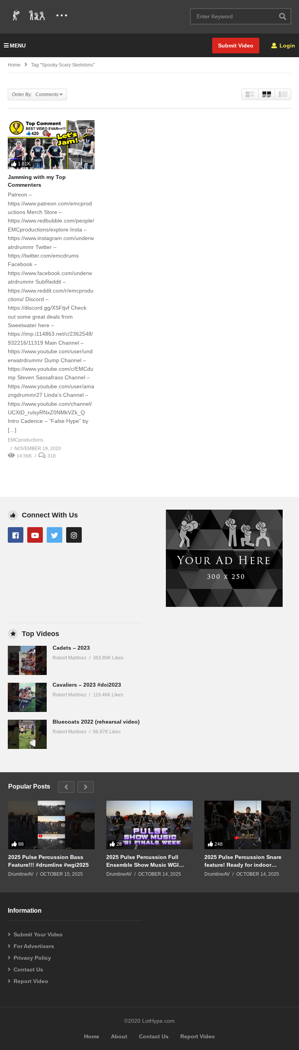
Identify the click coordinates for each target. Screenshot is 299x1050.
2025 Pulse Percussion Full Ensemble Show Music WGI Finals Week (142, 861)
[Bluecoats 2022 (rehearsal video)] (27, 734)
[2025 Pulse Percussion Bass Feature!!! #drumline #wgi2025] (51, 825)
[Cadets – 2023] (27, 660)
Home (14, 65)
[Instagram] (74, 535)
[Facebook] (15, 535)
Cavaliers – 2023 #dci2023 (87, 685)
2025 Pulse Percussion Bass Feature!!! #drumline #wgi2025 (48, 861)
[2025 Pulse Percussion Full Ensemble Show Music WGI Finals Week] (149, 825)
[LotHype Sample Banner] (224, 605)
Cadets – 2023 (71, 648)
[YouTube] (35, 535)
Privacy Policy (32, 958)
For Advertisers (34, 946)
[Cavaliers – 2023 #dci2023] (27, 697)
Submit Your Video (38, 934)
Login (286, 45)
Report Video (31, 981)
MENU (18, 45)
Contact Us (28, 969)
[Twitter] (54, 535)
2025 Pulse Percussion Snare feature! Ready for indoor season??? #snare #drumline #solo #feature (243, 861)
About (119, 1036)
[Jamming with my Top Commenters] (51, 144)
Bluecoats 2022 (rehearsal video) (96, 722)
